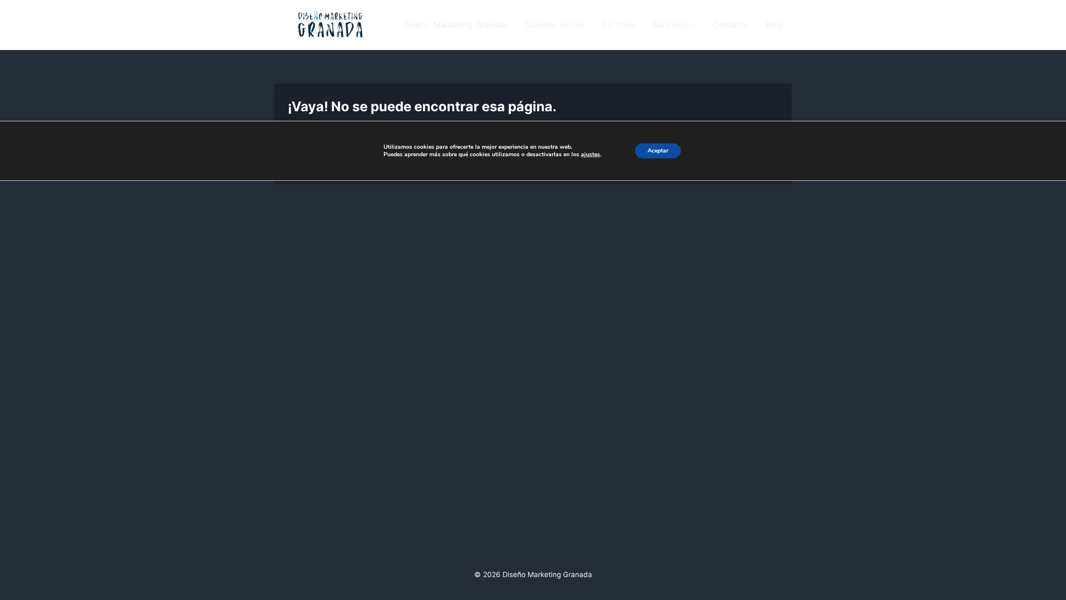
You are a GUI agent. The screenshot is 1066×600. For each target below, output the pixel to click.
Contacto (731, 25)
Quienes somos (555, 25)
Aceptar (658, 151)
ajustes (590, 154)
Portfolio (618, 25)
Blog (774, 25)
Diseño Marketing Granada (455, 25)
